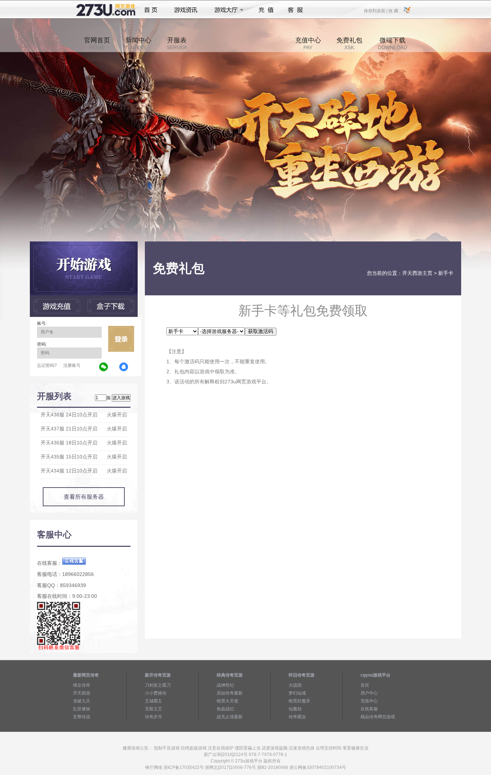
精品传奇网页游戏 (378, 716)
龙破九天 (81, 701)
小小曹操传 (155, 693)
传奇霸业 (297, 716)
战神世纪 (225, 685)
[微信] (104, 367)
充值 (266, 10)
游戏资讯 (186, 10)
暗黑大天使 (227, 701)
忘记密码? (47, 365)
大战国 (295, 685)
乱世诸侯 (81, 708)
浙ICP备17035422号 (184, 767)
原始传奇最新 (230, 693)
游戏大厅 (226, 10)
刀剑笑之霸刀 (158, 685)
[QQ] (124, 367)
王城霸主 (153, 701)
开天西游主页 (417, 273)
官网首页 (97, 43)
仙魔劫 (295, 708)
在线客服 (369, 708)
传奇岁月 (153, 716)
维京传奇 (81, 685)
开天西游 (81, 693)
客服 (295, 10)
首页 (151, 10)
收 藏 (393, 10)
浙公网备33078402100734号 (317, 767)
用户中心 (369, 693)
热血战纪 (225, 708)
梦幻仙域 (297, 693)
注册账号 (72, 365)
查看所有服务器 (84, 497)
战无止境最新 (230, 716)
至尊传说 (81, 716)
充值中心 (308, 43)
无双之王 (153, 708)
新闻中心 (138, 43)
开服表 (177, 43)
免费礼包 (349, 43)
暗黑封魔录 (299, 701)
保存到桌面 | (376, 10)
